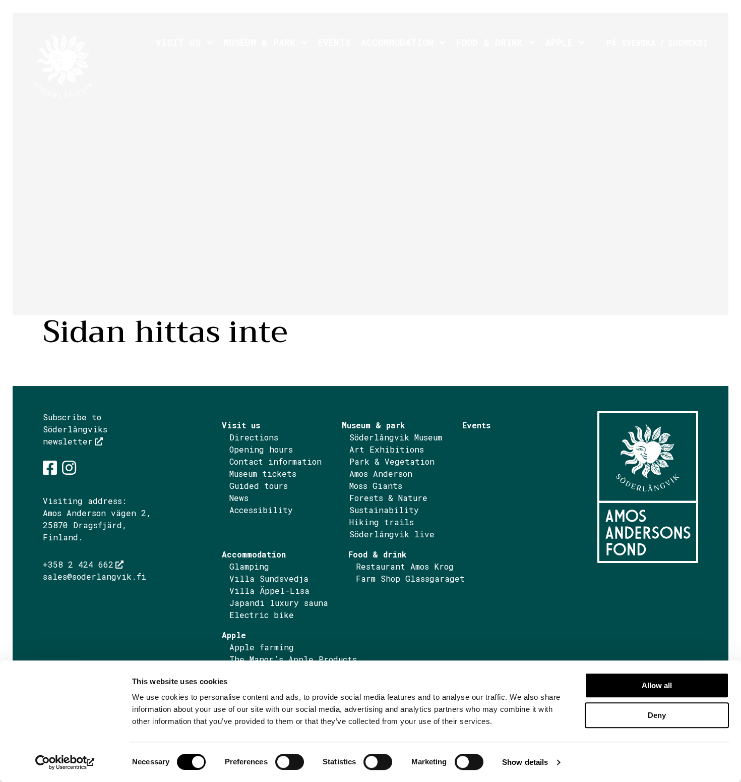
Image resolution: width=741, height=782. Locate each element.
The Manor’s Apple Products (293, 659)
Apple (559, 42)
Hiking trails (381, 522)
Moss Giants (375, 485)
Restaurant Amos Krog (405, 566)
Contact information (275, 461)
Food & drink (489, 42)
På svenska (631, 42)
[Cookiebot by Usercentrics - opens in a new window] (65, 762)
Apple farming (261, 647)
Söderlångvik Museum (395, 437)
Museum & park (259, 42)
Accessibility (261, 510)
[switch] (289, 762)
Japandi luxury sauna (278, 602)
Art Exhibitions (386, 449)
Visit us (178, 42)
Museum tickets (262, 473)
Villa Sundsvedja (268, 578)
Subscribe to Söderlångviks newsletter (75, 429)
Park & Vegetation (392, 461)
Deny (657, 715)
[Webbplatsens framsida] (92, 65)
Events (334, 42)
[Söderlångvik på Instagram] (69, 468)
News (239, 497)
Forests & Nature (388, 497)
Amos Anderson (380, 473)
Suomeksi (688, 42)
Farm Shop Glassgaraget (410, 578)
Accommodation (397, 42)
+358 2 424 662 (78, 564)
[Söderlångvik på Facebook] (50, 468)
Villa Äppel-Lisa (269, 590)
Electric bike (261, 614)
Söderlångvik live (392, 534)
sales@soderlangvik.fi (94, 576)
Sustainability (384, 510)
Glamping (249, 566)
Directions (258, 437)
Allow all (657, 685)
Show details (525, 762)
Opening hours (261, 449)
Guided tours (258, 485)
